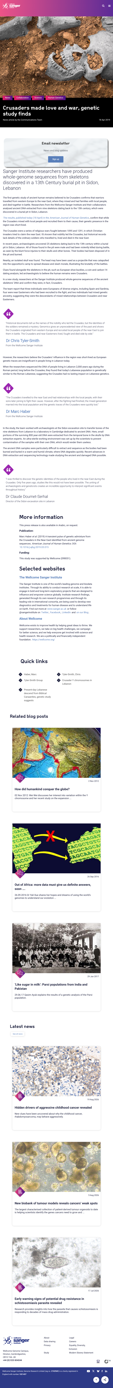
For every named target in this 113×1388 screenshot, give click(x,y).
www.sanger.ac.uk (56, 608)
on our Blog (82, 612)
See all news (18, 1034)
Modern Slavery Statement (81, 1353)
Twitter (44, 612)
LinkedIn (66, 612)
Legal (71, 1338)
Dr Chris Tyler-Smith (22, 341)
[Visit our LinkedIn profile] (106, 1371)
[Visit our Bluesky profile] (98, 1371)
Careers (72, 1341)
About (46, 1338)
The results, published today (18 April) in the (46, 217)
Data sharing (49, 1341)
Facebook (55, 612)
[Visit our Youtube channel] (88, 1371)
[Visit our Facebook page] (102, 1371)
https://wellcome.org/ (43, 639)
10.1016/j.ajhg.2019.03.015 (34, 547)
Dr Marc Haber (18, 411)
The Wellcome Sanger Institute (40, 577)
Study (46, 1353)
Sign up (55, 159)
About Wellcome (30, 619)
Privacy (47, 1345)
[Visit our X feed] (93, 1371)
